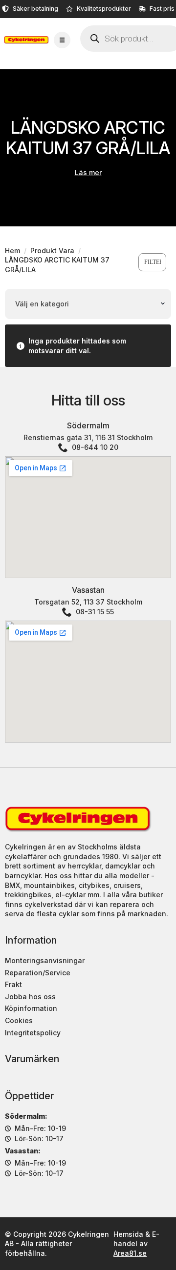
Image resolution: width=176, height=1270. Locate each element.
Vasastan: (23, 1151)
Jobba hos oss (30, 996)
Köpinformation (31, 1008)
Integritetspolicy (33, 1032)
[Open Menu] (62, 40)
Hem (12, 250)
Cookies (19, 1020)
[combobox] (88, 304)
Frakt (13, 984)
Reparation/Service (37, 972)
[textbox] (85, 304)
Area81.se (130, 1253)
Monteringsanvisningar (45, 960)
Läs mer (88, 172)
